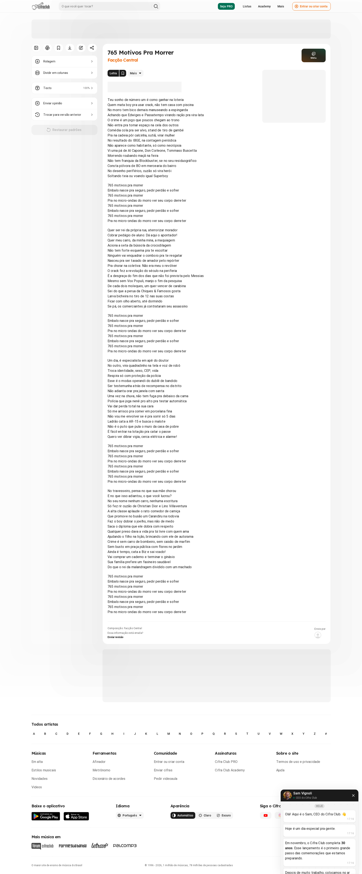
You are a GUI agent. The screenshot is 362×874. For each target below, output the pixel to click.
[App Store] (76, 816)
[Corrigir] (81, 48)
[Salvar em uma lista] (58, 48)
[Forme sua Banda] (72, 845)
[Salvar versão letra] (122, 73)
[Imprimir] (47, 48)
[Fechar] (353, 795)
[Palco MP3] (125, 845)
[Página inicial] (40, 6)
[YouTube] (265, 815)
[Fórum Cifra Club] (42, 846)
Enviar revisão (116, 637)
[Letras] (100, 845)
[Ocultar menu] (36, 48)
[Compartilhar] (92, 48)
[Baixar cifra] (70, 48)
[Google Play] (45, 816)
